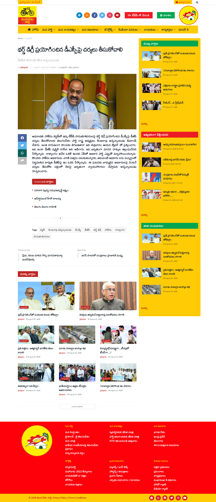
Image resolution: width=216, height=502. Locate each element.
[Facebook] (164, 497)
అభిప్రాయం (184, 2)
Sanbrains (209, 498)
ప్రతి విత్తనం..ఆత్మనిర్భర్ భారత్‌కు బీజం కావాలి (35, 350)
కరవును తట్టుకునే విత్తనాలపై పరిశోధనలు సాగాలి (102, 314)
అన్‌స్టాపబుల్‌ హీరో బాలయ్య (47, 198)
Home (20, 38)
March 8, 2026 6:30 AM (173, 200)
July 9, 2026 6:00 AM (173, 163)
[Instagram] (178, 497)
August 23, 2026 (116, 356)
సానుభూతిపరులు (42, 236)
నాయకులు (150, 29)
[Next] (60, 218)
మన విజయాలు (90, 29)
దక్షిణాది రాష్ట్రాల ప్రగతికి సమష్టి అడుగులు (177, 87)
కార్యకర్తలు (167, 29)
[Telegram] (151, 497)
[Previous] (54, 218)
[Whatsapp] (158, 497)
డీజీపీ (87, 229)
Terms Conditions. (77, 497)
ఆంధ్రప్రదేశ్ (28, 38)
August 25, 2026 (34, 319)
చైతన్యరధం (24, 67)
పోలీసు (108, 229)
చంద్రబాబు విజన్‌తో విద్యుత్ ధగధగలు (176, 176)
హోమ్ (35, 29)
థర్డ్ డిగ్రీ (97, 229)
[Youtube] (184, 497)
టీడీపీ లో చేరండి (140, 15)
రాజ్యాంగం (120, 229)
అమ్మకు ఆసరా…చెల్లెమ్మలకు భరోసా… (176, 193)
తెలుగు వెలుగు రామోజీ (45, 206)
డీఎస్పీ (78, 229)
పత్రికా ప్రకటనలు (73, 67)
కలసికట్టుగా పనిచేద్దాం (28, 386)
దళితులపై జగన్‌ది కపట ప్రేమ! (177, 159)
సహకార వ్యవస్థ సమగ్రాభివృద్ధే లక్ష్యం (51, 190)
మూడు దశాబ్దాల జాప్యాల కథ (72, 348)
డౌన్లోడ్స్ (108, 29)
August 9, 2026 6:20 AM (174, 148)
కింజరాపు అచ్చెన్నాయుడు (60, 229)
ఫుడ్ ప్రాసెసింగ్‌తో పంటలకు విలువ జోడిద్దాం (38, 314)
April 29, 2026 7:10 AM (173, 183)
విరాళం (167, 15)
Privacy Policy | (60, 497)
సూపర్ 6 (183, 29)
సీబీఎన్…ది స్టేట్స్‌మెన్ (173, 102)
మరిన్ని (144, 123)
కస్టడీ (42, 229)
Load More (77, 406)
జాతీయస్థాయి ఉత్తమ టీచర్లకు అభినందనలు (72, 387)
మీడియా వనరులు (128, 29)
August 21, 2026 (171, 93)
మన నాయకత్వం (67, 29)
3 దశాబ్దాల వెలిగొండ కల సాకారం (115, 386)
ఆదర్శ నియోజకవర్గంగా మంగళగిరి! (180, 144)
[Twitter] (171, 497)
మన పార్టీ (47, 29)
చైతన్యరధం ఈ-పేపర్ (30, 2)
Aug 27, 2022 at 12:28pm (45, 67)
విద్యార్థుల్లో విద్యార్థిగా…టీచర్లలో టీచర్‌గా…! (114, 350)
